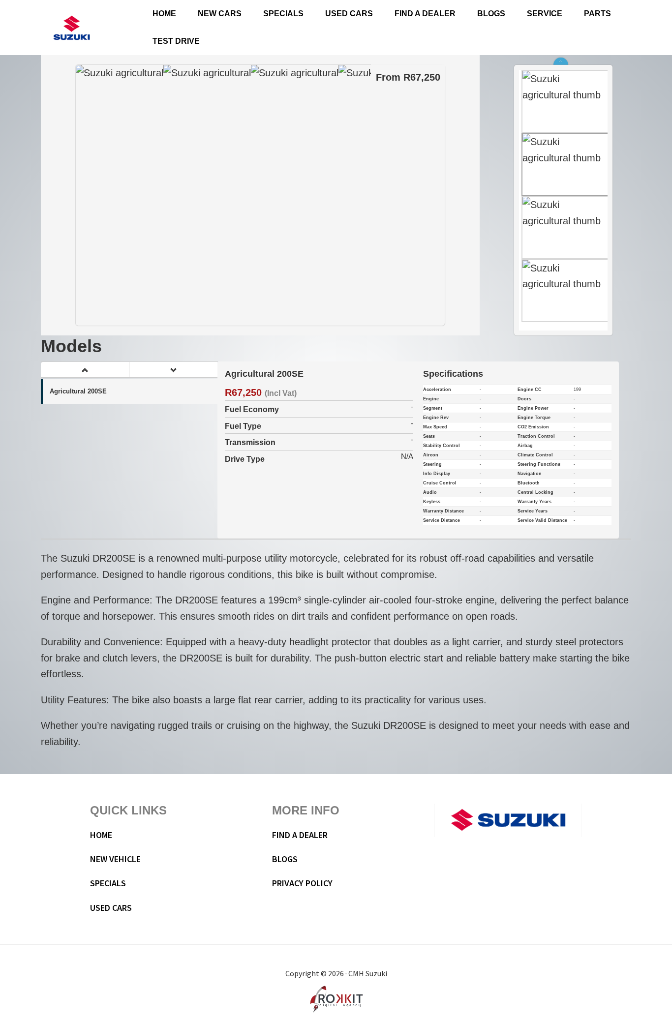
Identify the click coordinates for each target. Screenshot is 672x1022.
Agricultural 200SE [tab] (78, 391)
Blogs (285, 859)
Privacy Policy (302, 883)
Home (101, 835)
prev (84, 370)
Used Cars (111, 907)
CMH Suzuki (71, 27)
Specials (108, 883)
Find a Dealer (300, 835)
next (173, 370)
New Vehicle (115, 859)
